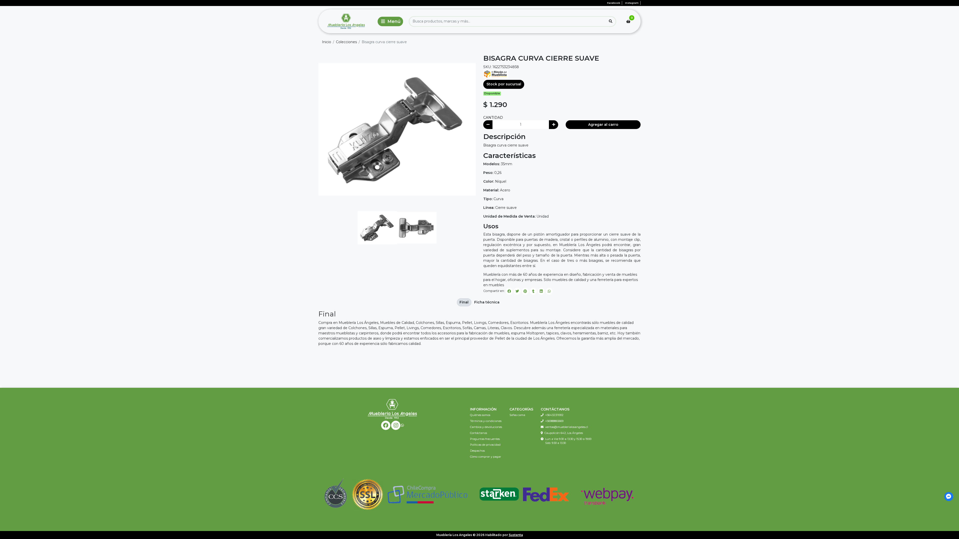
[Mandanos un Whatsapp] (402, 425)
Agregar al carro (603, 124)
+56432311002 (554, 415)
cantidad (493, 117)
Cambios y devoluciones (486, 427)
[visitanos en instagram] (395, 425)
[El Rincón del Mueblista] (495, 73)
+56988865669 (554, 421)
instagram (632, 2)
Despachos (477, 450)
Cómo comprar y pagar (485, 456)
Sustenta (516, 535)
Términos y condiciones (485, 421)
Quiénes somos (480, 415)
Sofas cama (517, 415)
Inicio (326, 42)
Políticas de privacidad (485, 444)
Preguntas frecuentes (485, 439)
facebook (613, 2)
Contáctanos (478, 433)
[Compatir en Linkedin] (541, 291)
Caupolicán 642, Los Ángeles (563, 433)
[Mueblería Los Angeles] (346, 21)
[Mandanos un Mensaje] (949, 496)
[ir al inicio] (392, 409)
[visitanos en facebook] (385, 425)
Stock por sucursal (503, 84)
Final (464, 302)
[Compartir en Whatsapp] (549, 291)
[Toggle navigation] (390, 21)
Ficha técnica (486, 302)
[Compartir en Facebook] (509, 291)
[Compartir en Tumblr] (533, 291)
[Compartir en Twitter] (517, 291)
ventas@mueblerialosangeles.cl (566, 427)
